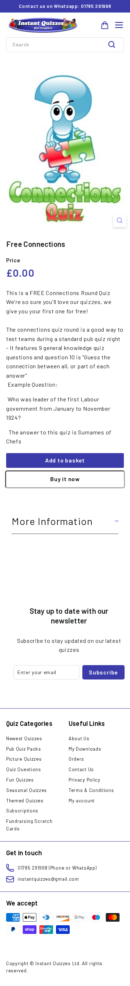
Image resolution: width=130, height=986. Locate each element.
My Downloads (85, 749)
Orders (76, 759)
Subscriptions (22, 811)
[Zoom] (119, 220)
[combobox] (65, 44)
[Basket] (105, 25)
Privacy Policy (84, 780)
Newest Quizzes (24, 738)
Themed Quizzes (25, 800)
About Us (79, 738)
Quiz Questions (23, 769)
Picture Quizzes (24, 759)
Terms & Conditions (91, 790)
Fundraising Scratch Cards (29, 824)
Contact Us (81, 769)
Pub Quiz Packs (23, 749)
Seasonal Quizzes (26, 790)
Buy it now (65, 478)
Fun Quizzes (20, 780)
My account (82, 800)
